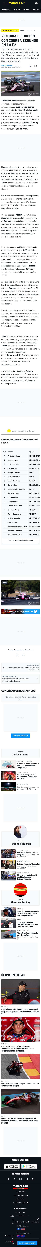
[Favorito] (30, 66)
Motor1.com (20, 1192)
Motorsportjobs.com (20, 1195)
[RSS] (32, 1179)
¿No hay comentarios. (21, 698)
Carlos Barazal (7, 65)
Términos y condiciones (13, 1236)
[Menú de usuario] (36, 3)
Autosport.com (20, 1199)
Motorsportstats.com (20, 1202)
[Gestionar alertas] (23, 655)
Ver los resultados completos (21, 541)
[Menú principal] (4, 3)
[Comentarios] (36, 66)
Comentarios (20, 1212)
